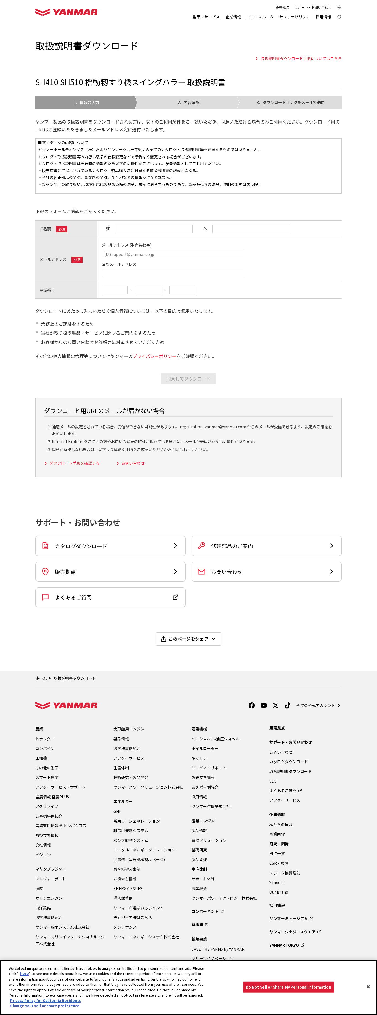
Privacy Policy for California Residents (45, 1000)
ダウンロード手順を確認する (74, 463)
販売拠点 (282, 7)
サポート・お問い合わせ (313, 7)
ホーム (41, 678)
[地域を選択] (339, 7)
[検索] (339, 20)
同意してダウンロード (188, 378)
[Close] (368, 987)
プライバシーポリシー (154, 356)
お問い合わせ (133, 463)
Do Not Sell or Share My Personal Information (288, 987)
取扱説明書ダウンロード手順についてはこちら (301, 58)
